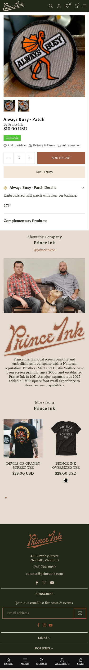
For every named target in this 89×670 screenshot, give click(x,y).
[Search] (50, 5)
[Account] (59, 5)
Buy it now (44, 172)
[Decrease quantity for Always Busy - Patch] (8, 158)
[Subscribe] (80, 613)
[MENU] (84, 5)
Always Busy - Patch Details (33, 187)
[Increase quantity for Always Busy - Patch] (30, 158)
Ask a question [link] (71, 145)
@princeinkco (44, 250)
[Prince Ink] (13, 5)
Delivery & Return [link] (44, 145)
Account (62, 664)
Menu (25, 664)
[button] (6, 498)
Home (8, 664)
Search (41, 664)
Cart (81, 664)
